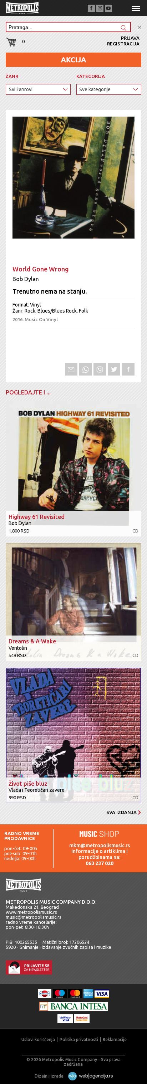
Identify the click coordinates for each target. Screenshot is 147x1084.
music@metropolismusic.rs (33, 916)
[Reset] (139, 27)
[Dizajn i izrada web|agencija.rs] (89, 1076)
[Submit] (123, 28)
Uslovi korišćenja (38, 1039)
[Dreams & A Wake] (73, 602)
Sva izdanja (121, 812)
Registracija (123, 43)
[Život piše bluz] (73, 736)
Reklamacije (115, 1039)
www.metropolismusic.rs (31, 911)
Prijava (130, 37)
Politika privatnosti (79, 1039)
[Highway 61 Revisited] (73, 469)
